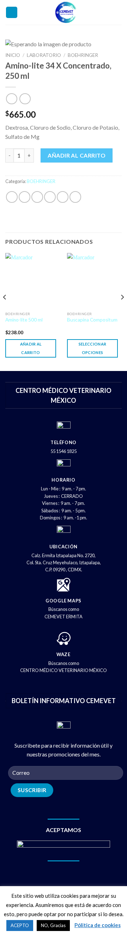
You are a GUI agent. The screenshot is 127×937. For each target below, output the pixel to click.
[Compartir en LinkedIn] (75, 197)
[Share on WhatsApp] (12, 197)
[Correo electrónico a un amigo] (50, 197)
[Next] (122, 311)
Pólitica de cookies (97, 925)
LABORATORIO (44, 55)
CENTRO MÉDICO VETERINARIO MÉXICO (63, 670)
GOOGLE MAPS (63, 600)
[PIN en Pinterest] (62, 197)
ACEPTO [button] (20, 925)
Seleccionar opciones (93, 348)
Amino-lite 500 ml (24, 320)
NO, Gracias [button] (53, 925)
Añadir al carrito (76, 155)
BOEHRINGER (83, 55)
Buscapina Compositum (92, 320)
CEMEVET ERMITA (63, 616)
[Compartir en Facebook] (24, 197)
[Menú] (11, 12)
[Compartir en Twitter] (37, 197)
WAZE (63, 654)
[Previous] (4, 311)
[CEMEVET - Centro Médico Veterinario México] (66, 12)
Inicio (12, 55)
